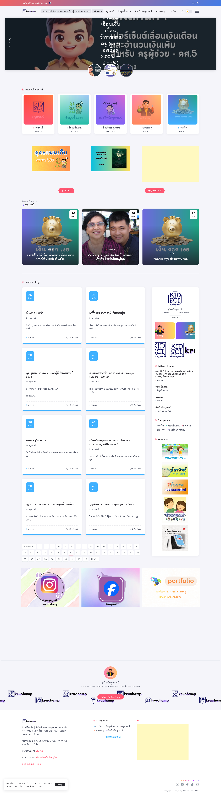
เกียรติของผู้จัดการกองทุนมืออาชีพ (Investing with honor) (109, 442)
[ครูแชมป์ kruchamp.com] (29, 11)
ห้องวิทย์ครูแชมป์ (111, 127)
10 (97, 546)
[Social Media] (177, 784)
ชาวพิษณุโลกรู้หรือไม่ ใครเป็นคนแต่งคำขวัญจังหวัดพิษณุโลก (110, 256)
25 (77, 552)
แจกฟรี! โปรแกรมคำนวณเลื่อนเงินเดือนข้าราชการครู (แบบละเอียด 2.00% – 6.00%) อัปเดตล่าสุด (174, 374)
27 (91, 552)
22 (58, 552)
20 (44, 552)
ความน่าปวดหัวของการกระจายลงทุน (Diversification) (111, 374)
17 (25, 552)
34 (137, 552)
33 (131, 552)
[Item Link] (38, 110)
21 (51, 552)
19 (38, 552)
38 (45, 559)
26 (84, 552)
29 (104, 552)
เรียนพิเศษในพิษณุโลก (47, 757)
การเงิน (183, 127)
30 (111, 552)
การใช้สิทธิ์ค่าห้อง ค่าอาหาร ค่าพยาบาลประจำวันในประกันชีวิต (50, 256)
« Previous (29, 546)
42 (72, 559)
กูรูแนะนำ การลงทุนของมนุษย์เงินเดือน (50, 504)
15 (130, 546)
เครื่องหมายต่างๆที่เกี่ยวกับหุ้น (107, 312)
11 (104, 546)
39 (52, 559)
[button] (9, 39)
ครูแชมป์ (39, 127)
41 (66, 559)
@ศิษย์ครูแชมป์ (175, 309)
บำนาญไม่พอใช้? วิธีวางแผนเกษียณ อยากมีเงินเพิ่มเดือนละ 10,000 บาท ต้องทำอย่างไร (110, 40)
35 (25, 559)
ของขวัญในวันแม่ (36, 440)
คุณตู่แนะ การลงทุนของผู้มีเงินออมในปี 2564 (49, 374)
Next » (94, 559)
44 (86, 559)
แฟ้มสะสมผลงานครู (31, 764)
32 (124, 552)
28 (97, 552)
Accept (60, 784)
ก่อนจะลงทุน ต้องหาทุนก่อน (170, 258)
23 (64, 552)
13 (117, 546)
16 (136, 546)
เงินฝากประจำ (34, 312)
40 (59, 559)
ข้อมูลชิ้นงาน (75, 127)
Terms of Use (36, 786)
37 (38, 559)
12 (110, 546)
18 (31, 552)
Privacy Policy (19, 786)
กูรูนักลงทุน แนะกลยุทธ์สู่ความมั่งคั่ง (111, 504)
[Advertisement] (170, 164)
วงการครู (147, 127)
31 (118, 552)
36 (32, 559)
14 (123, 546)
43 (79, 559)
